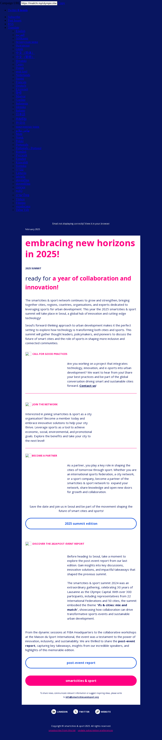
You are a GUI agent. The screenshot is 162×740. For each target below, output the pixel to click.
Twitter (18, 10)
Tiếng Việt (22, 210)
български (23, 45)
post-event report (81, 663)
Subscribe (14, 17)
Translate (13, 27)
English (20, 31)
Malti (19, 134)
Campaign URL (10, 3)
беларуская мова (27, 42)
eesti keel (21, 71)
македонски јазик (27, 126)
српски (20, 187)
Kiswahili (22, 162)
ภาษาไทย (22, 195)
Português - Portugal (28, 148)
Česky (20, 64)
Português (22, 144)
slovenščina (23, 183)
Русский (21, 155)
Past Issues (14, 20)
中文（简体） (25, 52)
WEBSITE (106, 711)
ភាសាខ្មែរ (21, 118)
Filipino (20, 202)
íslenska (21, 107)
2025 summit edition (81, 523)
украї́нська (23, 206)
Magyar (20, 96)
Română (21, 151)
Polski (20, 141)
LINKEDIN (62, 711)
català (19, 49)
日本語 (20, 114)
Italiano (20, 110)
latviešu (20, 176)
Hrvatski (21, 60)
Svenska (21, 166)
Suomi (20, 78)
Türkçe (20, 199)
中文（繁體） (25, 57)
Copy (61, 3)
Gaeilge (20, 100)
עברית (20, 169)
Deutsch (21, 85)
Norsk (20, 137)
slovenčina (22, 180)
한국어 (20, 122)
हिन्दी (19, 92)
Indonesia (22, 103)
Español (21, 158)
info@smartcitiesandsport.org (82, 697)
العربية (20, 34)
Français (21, 82)
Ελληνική (22, 89)
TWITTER (84, 711)
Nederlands (23, 75)
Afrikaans (22, 38)
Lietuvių (21, 173)
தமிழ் (19, 190)
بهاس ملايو (23, 130)
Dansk (20, 68)
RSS (11, 24)
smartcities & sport (81, 680)
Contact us (87, 386)
